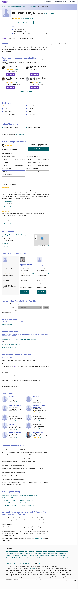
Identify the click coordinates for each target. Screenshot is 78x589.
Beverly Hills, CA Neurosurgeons (10, 495)
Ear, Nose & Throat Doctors (62, 551)
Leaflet (40, 245)
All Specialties (54, 557)
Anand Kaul (36, 415)
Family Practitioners (19, 553)
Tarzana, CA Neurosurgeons (27, 500)
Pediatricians (54, 555)
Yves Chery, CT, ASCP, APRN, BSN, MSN (15, 78)
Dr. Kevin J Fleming (12, 66)
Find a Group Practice (18, 560)
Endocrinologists (9, 553)
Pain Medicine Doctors (44, 555)
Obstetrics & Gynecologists (61, 553)
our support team (38, 538)
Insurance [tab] (30, 38)
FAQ (14, 563)
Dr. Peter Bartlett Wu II (15, 432)
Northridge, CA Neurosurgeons (9, 503)
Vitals (48, 245)
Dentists (45, 551)
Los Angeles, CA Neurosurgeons (28, 495)
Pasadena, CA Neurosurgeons (27, 505)
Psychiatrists (15, 557)
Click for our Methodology (9, 347)
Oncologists (8, 555)
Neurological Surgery (7, 324)
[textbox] (9, 307)
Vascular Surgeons (46, 557)
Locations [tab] (23, 38)
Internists (45, 553)
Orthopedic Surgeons (33, 555)
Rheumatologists (30, 557)
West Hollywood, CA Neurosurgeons (11, 497)
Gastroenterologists (29, 553)
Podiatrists (8, 557)
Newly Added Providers (64, 557)
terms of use (32, 568)
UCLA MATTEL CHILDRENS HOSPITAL (11, 344)
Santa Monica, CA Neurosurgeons (30, 497)
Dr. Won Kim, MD (40, 265)
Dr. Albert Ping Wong (38, 432)
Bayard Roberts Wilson (15, 405)
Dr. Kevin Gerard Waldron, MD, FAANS (38, 78)
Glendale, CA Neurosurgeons (27, 503)
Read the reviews (20, 134)
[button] (42, 238)
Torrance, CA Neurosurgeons (9, 505)
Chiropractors (39, 551)
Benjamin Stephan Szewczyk (14, 423)
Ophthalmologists (16, 555)
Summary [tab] (4, 38)
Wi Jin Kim (11, 396)
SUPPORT (8, 563)
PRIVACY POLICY (28, 563)
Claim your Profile (49, 13)
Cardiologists (31, 551)
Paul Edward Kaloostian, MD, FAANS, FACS (39, 406)
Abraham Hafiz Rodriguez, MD (38, 67)
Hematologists (38, 553)
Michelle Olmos (13, 415)
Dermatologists (51, 551)
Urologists (38, 557)
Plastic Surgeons (61, 555)
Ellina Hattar (36, 423)
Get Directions (5, 243)
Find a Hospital (9, 560)
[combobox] (9, 307)
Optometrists (25, 555)
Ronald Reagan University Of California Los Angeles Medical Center (32, 34)
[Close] (75, 580)
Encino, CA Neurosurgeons (8, 500)
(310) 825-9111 (7, 246)
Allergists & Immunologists (12, 551)
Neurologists (51, 553)
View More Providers (25, 91)
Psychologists (22, 557)
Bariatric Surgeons (23, 551)
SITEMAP (19, 563)
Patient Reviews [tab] (13, 38)
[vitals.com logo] (5, 2)
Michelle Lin (36, 396)
